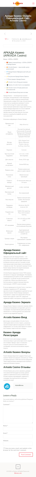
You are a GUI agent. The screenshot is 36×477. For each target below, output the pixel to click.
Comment (6, 404)
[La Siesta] (18, 3)
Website (5, 440)
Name (5, 425)
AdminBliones (26, 39)
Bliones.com (18, 473)
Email (5, 433)
